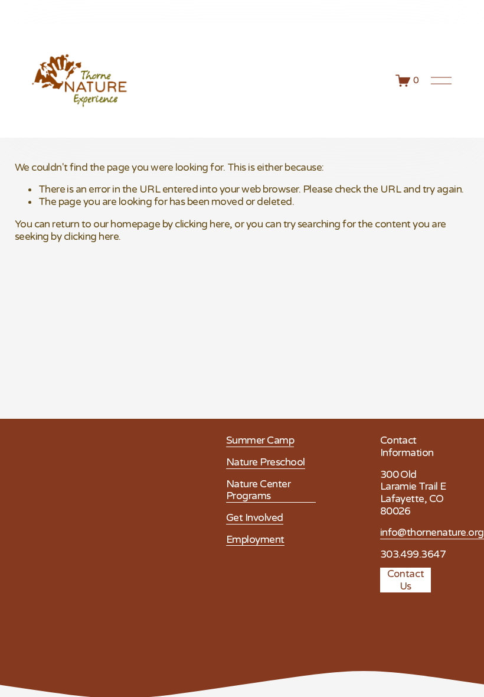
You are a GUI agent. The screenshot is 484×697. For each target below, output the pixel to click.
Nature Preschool (265, 462)
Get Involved (254, 518)
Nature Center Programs (258, 490)
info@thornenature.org (432, 533)
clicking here (202, 224)
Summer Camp (260, 441)
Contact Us (405, 580)
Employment (255, 540)
